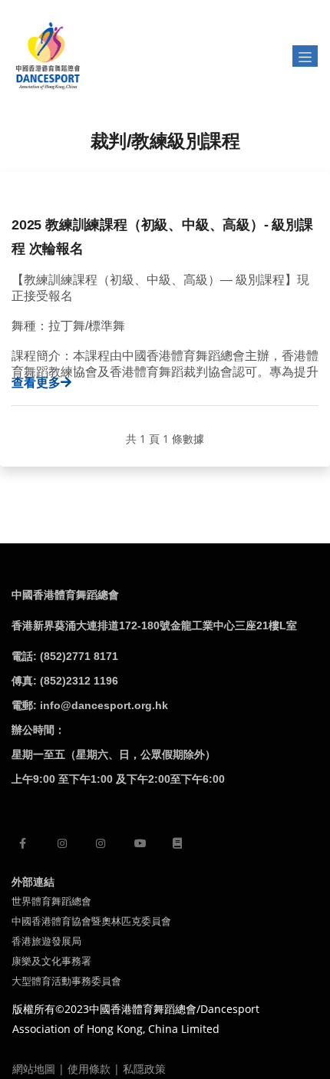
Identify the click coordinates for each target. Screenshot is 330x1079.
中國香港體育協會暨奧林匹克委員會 (91, 921)
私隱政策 (144, 1068)
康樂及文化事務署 (51, 961)
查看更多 (36, 382)
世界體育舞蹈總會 (51, 901)
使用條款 (89, 1068)
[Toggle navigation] (305, 56)
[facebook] (22, 843)
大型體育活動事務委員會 (66, 981)
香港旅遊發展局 (46, 941)
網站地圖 (33, 1068)
